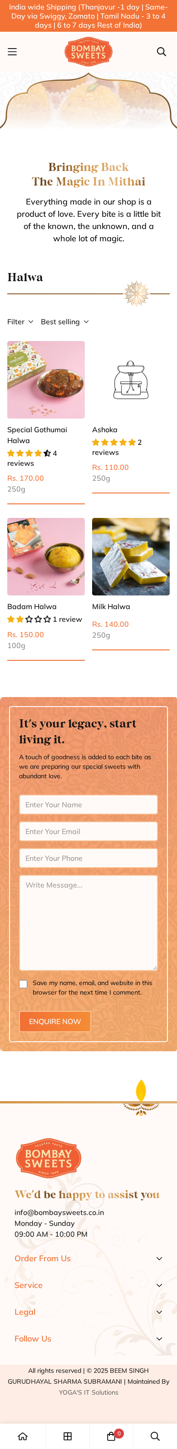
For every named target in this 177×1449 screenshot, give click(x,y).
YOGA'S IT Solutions (88, 1392)
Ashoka (105, 429)
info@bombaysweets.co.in (59, 1212)
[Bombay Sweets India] (88, 52)
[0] (111, 1436)
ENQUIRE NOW (55, 1021)
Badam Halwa (32, 606)
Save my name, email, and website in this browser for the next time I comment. (92, 987)
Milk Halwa (111, 606)
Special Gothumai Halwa (37, 435)
